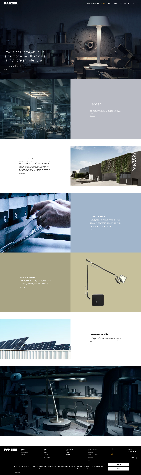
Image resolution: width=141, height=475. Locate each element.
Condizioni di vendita (93, 454)
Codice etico (90, 460)
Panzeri (103, 3)
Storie (120, 3)
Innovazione (46, 454)
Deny (118, 468)
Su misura (46, 456)
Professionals (95, 3)
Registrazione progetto (94, 449)
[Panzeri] (11, 3)
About (45, 451)
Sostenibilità (47, 457)
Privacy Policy (90, 457)
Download (90, 451)
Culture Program (112, 3)
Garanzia (90, 452)
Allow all (119, 464)
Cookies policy (90, 459)
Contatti (126, 3)
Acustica (23, 454)
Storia (45, 452)
